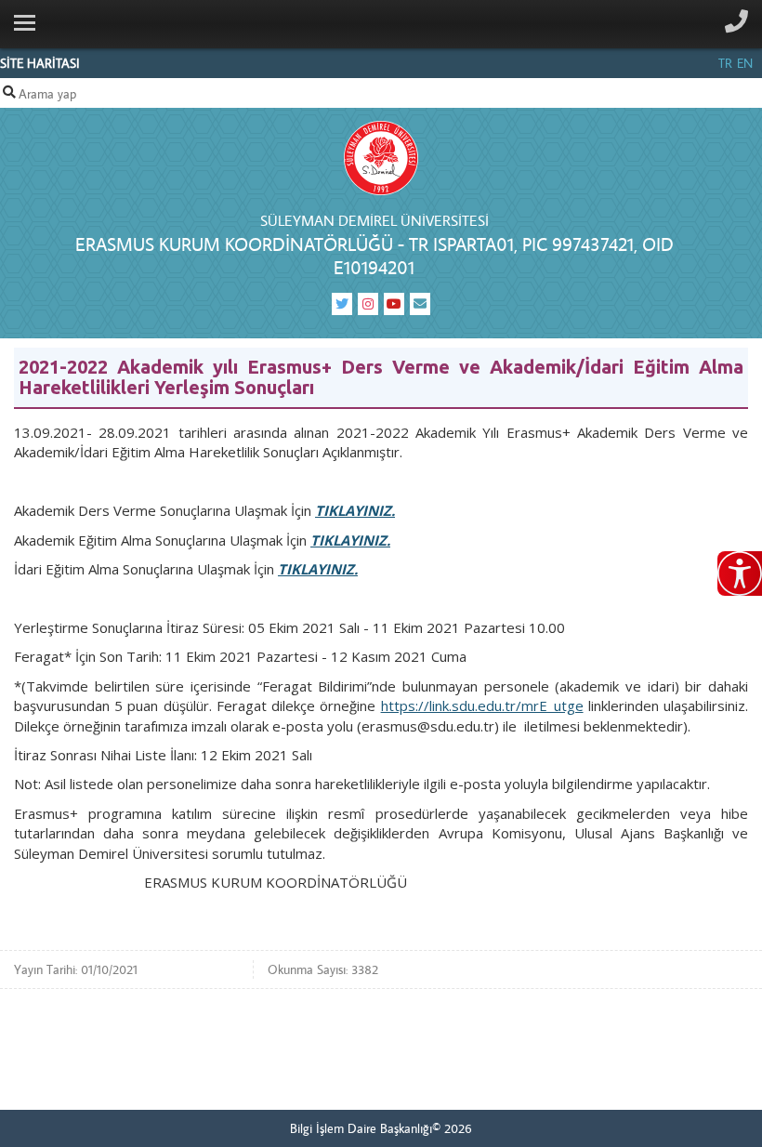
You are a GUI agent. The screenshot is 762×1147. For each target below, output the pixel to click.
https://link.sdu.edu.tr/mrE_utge (482, 705)
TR (725, 63)
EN (745, 63)
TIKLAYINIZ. (355, 510)
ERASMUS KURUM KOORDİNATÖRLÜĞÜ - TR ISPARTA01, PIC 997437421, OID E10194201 (374, 255)
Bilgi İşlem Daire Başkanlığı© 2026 (381, 1128)
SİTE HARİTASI (40, 63)
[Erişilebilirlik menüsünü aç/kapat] (739, 573)
